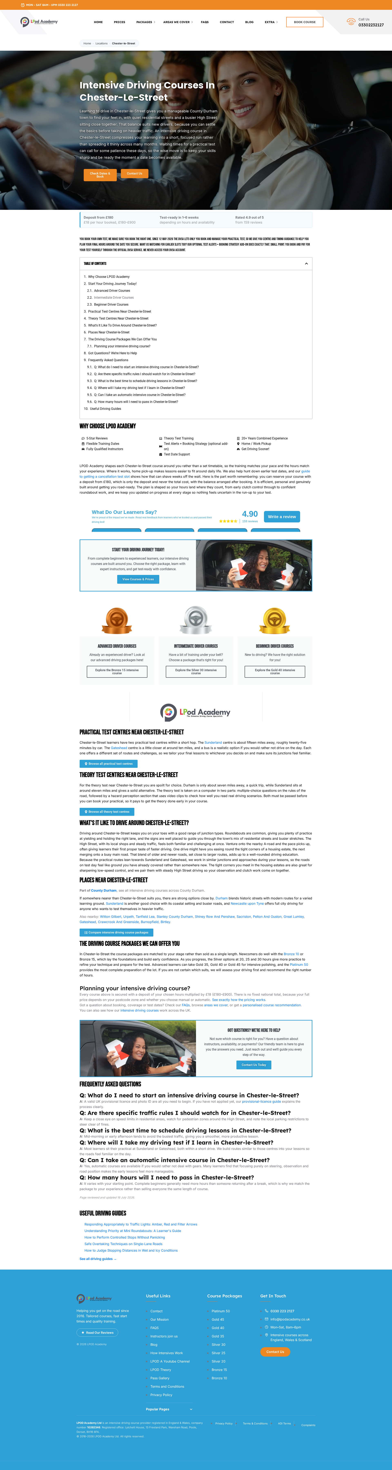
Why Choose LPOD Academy (109, 277)
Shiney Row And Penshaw (215, 916)
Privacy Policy (161, 1395)
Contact (227, 22)
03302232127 (371, 24)
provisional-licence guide (261, 1101)
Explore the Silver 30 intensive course (196, 671)
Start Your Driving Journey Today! (112, 284)
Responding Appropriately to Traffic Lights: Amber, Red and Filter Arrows (141, 1224)
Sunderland (213, 742)
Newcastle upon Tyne (247, 903)
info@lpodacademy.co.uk (290, 1319)
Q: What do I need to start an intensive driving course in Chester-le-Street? (146, 367)
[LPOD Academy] (39, 22)
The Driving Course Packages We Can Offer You (122, 339)
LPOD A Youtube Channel (170, 1361)
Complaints (308, 1425)
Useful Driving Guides (105, 409)
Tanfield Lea (145, 916)
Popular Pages (157, 1409)
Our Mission (159, 1319)
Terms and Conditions (167, 1386)
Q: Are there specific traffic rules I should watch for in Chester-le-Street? (144, 374)
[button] (306, 263)
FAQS (205, 22)
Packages (144, 22)
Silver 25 (218, 1353)
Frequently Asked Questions (108, 360)
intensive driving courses (139, 1010)
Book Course (305, 22)
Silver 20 (218, 1361)
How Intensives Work (166, 1353)
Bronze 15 (219, 1370)
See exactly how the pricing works (238, 1000)
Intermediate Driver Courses (114, 298)
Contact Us (275, 1352)
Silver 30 (218, 1345)
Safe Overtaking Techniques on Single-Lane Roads (123, 1244)
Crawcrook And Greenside (118, 922)
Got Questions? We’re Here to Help (112, 353)
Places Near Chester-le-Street (108, 332)
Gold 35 (218, 1336)
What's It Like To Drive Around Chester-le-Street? (122, 325)
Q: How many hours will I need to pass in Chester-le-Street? (136, 402)
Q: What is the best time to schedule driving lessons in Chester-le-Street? (145, 381)
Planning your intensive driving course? (122, 346)
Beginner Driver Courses (111, 304)
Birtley (165, 922)
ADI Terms (284, 1423)
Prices (119, 22)
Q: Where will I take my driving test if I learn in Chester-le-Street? (139, 388)
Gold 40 (218, 1328)
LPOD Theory (160, 1370)
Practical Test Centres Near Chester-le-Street (119, 311)
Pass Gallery (159, 1378)
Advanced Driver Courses (112, 291)
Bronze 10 (291, 954)
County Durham (104, 890)
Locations (102, 43)
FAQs (186, 1005)
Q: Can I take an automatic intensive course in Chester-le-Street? (140, 395)
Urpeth (128, 916)
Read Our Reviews (100, 1333)
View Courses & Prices (138, 579)
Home (98, 22)
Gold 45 (218, 1319)
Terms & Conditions (255, 1423)
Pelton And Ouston (267, 916)
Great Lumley (294, 916)
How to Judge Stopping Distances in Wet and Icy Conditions (131, 1250)
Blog (249, 22)
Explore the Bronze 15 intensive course (117, 671)
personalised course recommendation (272, 1005)
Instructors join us (164, 1336)
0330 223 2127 (282, 1311)
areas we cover (216, 1005)
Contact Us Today (254, 1065)
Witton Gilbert (110, 916)
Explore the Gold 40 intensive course (275, 671)
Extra (270, 22)
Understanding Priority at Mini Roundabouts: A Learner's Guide (133, 1231)
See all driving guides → (98, 1259)
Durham (222, 898)
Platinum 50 (299, 964)
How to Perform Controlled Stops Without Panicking (125, 1237)
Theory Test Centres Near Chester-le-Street (118, 318)
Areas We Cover (176, 22)
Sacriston (244, 916)
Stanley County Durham (175, 916)
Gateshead (119, 748)
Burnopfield (150, 922)
